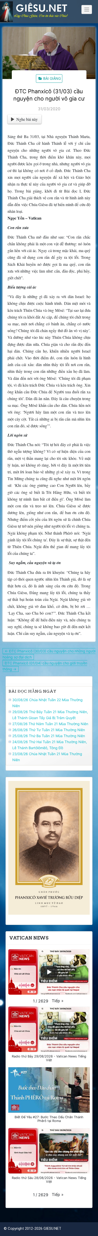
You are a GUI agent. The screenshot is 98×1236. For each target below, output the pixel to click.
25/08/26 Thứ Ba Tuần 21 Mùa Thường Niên (48, 736)
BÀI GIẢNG (52, 78)
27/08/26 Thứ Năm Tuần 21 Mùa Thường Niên (50, 724)
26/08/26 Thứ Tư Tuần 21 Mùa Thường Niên (48, 730)
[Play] (49, 972)
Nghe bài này (27, 119)
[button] (57, 1001)
